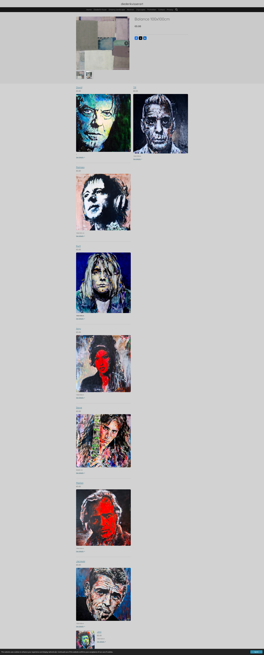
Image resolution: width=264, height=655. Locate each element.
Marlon (79, 482)
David (79, 87)
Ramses (80, 167)
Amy (78, 328)
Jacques (80, 561)
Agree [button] (256, 652)
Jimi (99, 631)
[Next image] (126, 43)
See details (80, 157)
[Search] (176, 9)
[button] (80, 75)
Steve (79, 407)
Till (134, 87)
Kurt (78, 245)
